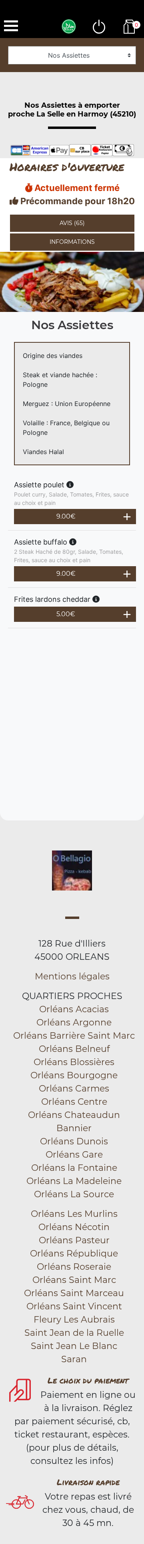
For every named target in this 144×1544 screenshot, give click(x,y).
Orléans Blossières (74, 1062)
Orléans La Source (74, 1194)
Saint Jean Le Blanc (74, 1346)
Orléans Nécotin (74, 1227)
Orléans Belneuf (74, 1048)
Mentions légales (72, 976)
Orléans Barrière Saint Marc (74, 1035)
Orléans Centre (74, 1101)
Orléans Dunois (74, 1141)
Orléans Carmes (74, 1088)
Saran (74, 1359)
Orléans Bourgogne (74, 1075)
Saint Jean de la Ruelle (74, 1332)
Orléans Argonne (74, 1022)
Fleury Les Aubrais (74, 1319)
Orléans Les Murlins (74, 1213)
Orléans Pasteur (74, 1240)
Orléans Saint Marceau (74, 1293)
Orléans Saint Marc (74, 1280)
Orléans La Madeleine (74, 1181)
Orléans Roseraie (74, 1266)
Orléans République (74, 1253)
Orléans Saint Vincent (74, 1306)
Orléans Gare (74, 1154)
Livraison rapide (88, 1482)
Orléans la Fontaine (74, 1167)
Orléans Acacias (74, 1009)
